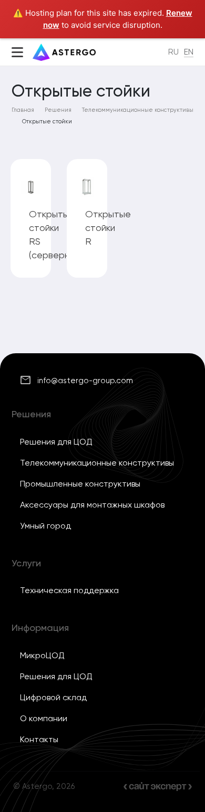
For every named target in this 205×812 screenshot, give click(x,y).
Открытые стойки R (108, 227)
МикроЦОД (42, 655)
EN (188, 52)
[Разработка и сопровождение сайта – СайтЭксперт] (158, 786)
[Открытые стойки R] (87, 187)
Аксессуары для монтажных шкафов (92, 505)
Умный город (45, 526)
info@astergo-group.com (85, 380)
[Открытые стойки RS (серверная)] (30, 187)
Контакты (39, 739)
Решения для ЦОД (56, 442)
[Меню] (17, 53)
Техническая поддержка (69, 590)
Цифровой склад (53, 697)
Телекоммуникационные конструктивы (97, 463)
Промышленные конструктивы (80, 484)
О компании (43, 718)
